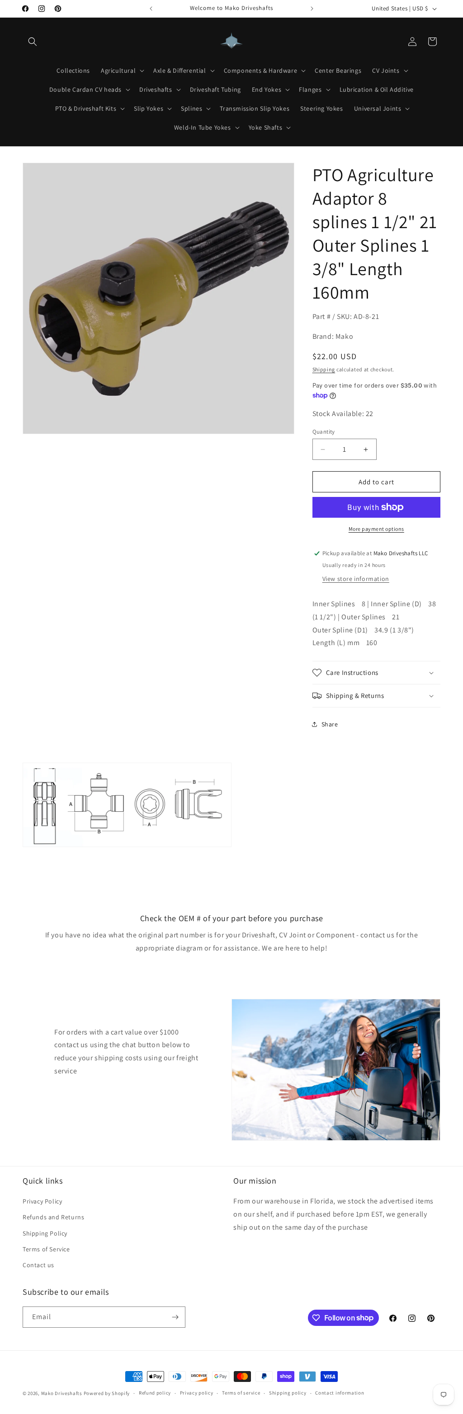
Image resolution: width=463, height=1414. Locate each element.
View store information (355, 579)
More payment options (376, 528)
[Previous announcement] (151, 8)
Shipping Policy (45, 1233)
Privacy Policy (42, 1201)
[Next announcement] (312, 8)
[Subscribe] (175, 1317)
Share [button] (329, 724)
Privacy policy (196, 1393)
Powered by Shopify (107, 1393)
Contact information (339, 1393)
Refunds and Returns (53, 1217)
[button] (33, 42)
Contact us (38, 1265)
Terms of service (241, 1393)
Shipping (323, 369)
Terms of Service (46, 1249)
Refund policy (155, 1393)
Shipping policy (288, 1393)
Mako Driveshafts (61, 1393)
